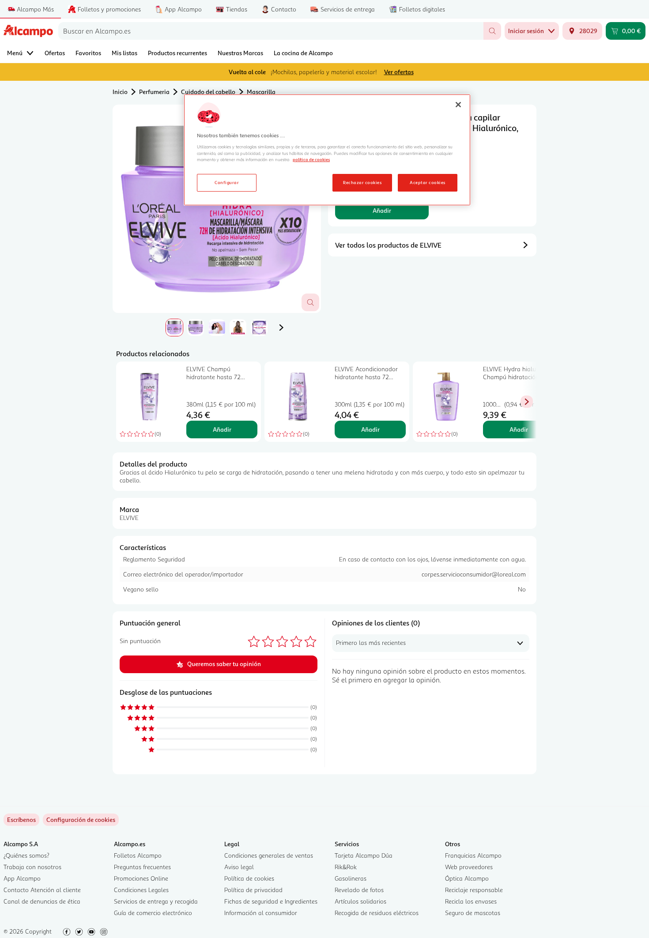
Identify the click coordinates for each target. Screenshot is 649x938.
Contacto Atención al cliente (42, 889)
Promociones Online (141, 878)
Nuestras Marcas (240, 53)
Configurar (227, 182)
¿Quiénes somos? (26, 855)
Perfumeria (154, 91)
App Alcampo (22, 878)
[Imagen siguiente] (281, 327)
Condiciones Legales (141, 889)
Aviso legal (239, 866)
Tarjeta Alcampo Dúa (363, 855)
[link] (81, 820)
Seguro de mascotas (472, 912)
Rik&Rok (346, 866)
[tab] (217, 209)
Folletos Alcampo (138, 855)
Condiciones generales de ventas (268, 855)
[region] (327, 150)
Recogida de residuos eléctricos (377, 912)
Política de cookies (249, 878)
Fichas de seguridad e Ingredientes (270, 901)
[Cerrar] (458, 104)
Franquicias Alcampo (473, 855)
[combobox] (270, 30)
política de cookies (311, 159)
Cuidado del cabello (208, 91)
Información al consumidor (260, 912)
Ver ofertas (399, 71)
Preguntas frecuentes (142, 866)
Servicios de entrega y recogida (156, 901)
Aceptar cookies (427, 182)
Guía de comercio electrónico (153, 912)
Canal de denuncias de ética (42, 901)
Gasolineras (350, 878)
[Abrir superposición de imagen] (310, 302)
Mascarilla (261, 91)
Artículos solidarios (360, 901)
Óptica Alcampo (467, 878)
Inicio (120, 91)
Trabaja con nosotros (32, 866)
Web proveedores (469, 866)
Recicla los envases (471, 901)
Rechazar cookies (362, 182)
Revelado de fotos (359, 889)
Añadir (382, 210)
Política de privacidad (253, 889)
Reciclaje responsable (474, 889)
